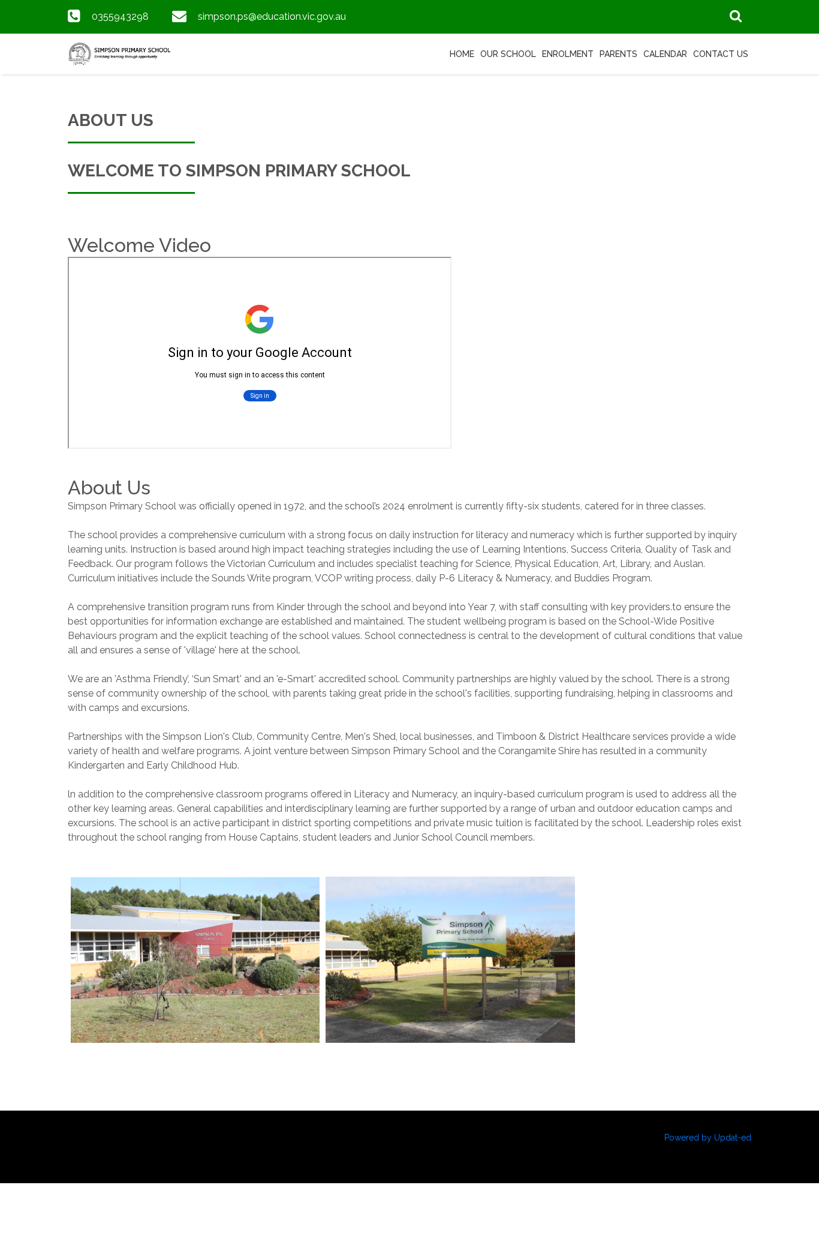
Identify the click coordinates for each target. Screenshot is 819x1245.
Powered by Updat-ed (707, 1137)
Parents (618, 54)
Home (462, 54)
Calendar (665, 54)
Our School (508, 54)
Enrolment (568, 54)
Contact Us (720, 54)
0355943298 (120, 16)
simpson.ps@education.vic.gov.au (272, 16)
